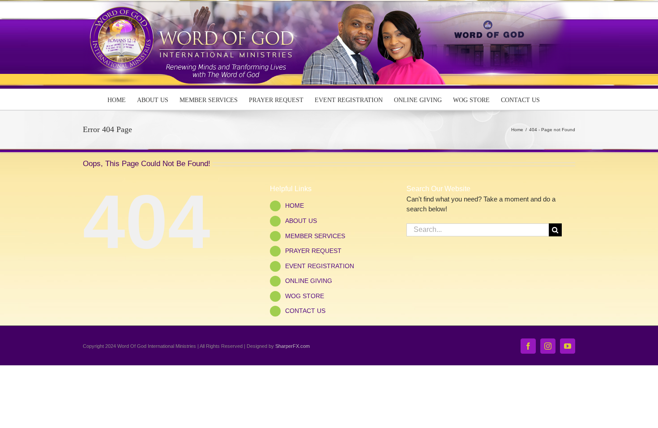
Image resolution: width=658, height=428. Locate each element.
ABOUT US (301, 220)
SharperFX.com (292, 346)
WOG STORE (304, 296)
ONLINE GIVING (308, 280)
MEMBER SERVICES (315, 236)
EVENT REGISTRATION (319, 266)
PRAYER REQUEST (313, 250)
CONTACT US (305, 310)
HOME (294, 205)
